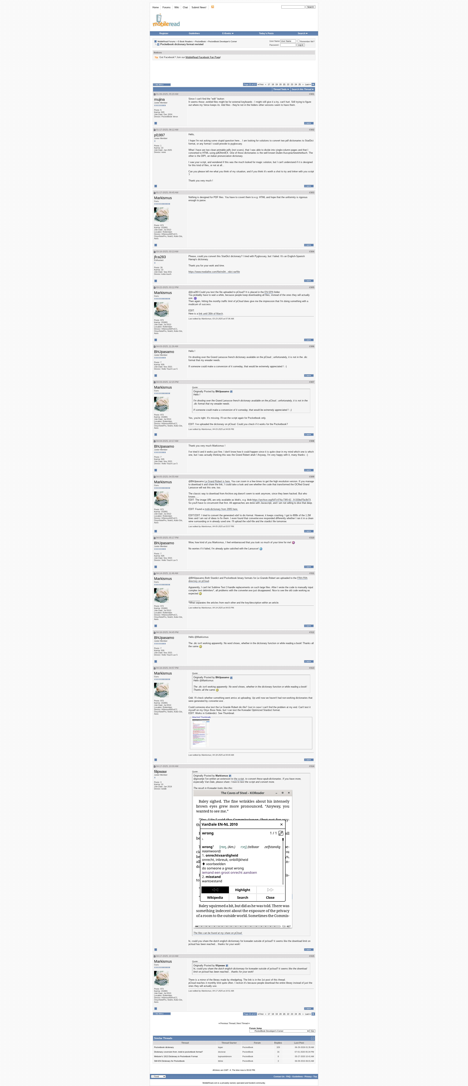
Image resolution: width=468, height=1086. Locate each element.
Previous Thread (227, 1023)
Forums (167, 7)
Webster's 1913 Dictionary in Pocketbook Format (176, 1056)
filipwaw (160, 772)
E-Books (226, 33)
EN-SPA (269, 292)
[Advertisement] (234, 71)
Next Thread (242, 1023)
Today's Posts (266, 33)
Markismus (163, 198)
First (260, 84)
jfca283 (160, 257)
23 (292, 84)
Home (155, 7)
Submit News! (199, 7)
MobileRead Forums (167, 41)
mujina (159, 99)
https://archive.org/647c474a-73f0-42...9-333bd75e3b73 (281, 499)
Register (163, 33)
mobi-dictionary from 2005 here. (221, 509)
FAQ (288, 1076)
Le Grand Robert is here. (218, 481)
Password (273, 45)
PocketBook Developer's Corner (222, 41)
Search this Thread (301, 89)
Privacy (308, 1076)
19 (276, 84)
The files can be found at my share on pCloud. (217, 933)
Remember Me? (307, 41)
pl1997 (159, 135)
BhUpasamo (164, 352)
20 (280, 84)
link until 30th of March (211, 313)
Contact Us (279, 1076)
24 (296, 84)
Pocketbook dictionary (164, 1047)
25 (300, 84)
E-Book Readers (185, 41)
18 (273, 84)
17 (269, 84)
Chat (185, 7)
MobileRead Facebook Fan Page (203, 57)
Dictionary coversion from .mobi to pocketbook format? (178, 1052)
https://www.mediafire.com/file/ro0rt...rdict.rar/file (214, 271)
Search (301, 33)
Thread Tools (280, 89)
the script (239, 778)
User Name (274, 41)
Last (308, 84)
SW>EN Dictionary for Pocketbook (169, 1061)
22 (288, 84)
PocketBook (200, 41)
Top (315, 1076)
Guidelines (194, 33)
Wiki (176, 7)
